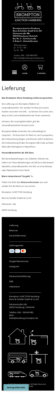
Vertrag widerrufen (16, 387)
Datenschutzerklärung (20, 276)
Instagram (14, 266)
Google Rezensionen (19, 261)
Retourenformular (30, 182)
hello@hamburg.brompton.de (31, 58)
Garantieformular (17, 235)
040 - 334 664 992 (29, 55)
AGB (11, 281)
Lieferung (13, 225)
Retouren (13, 230)
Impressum (14, 286)
